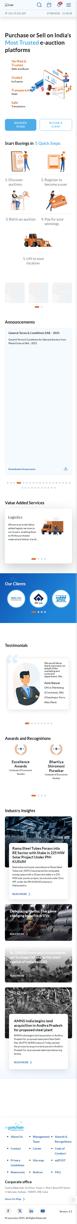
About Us (17, 1136)
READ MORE (19, 894)
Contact (16, 1148)
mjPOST (60, 1160)
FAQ (58, 1172)
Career (37, 1148)
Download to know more (52, 469)
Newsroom (18, 1172)
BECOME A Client (56, 125)
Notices (38, 1172)
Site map (38, 1160)
